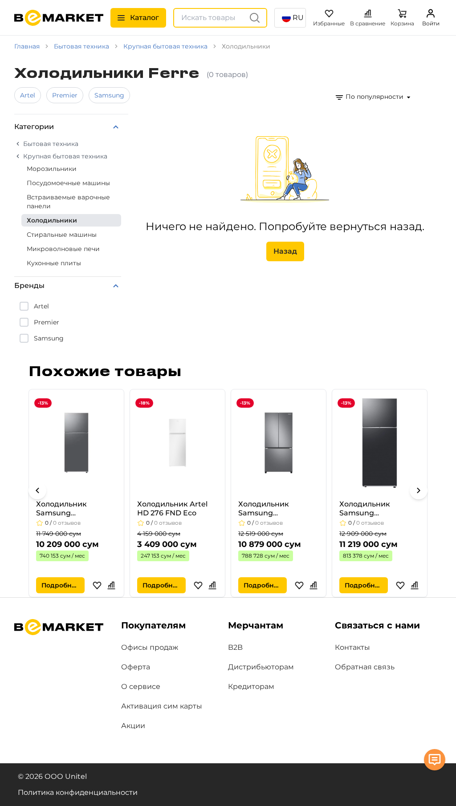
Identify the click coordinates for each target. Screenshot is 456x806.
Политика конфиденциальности (78, 792)
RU (298, 17)
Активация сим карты (161, 706)
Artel (27, 95)
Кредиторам (251, 686)
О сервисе (140, 686)
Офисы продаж (149, 647)
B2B (235, 647)
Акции (133, 725)
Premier (64, 95)
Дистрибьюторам (261, 667)
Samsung (109, 95)
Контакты (352, 647)
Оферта (135, 667)
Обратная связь (365, 667)
